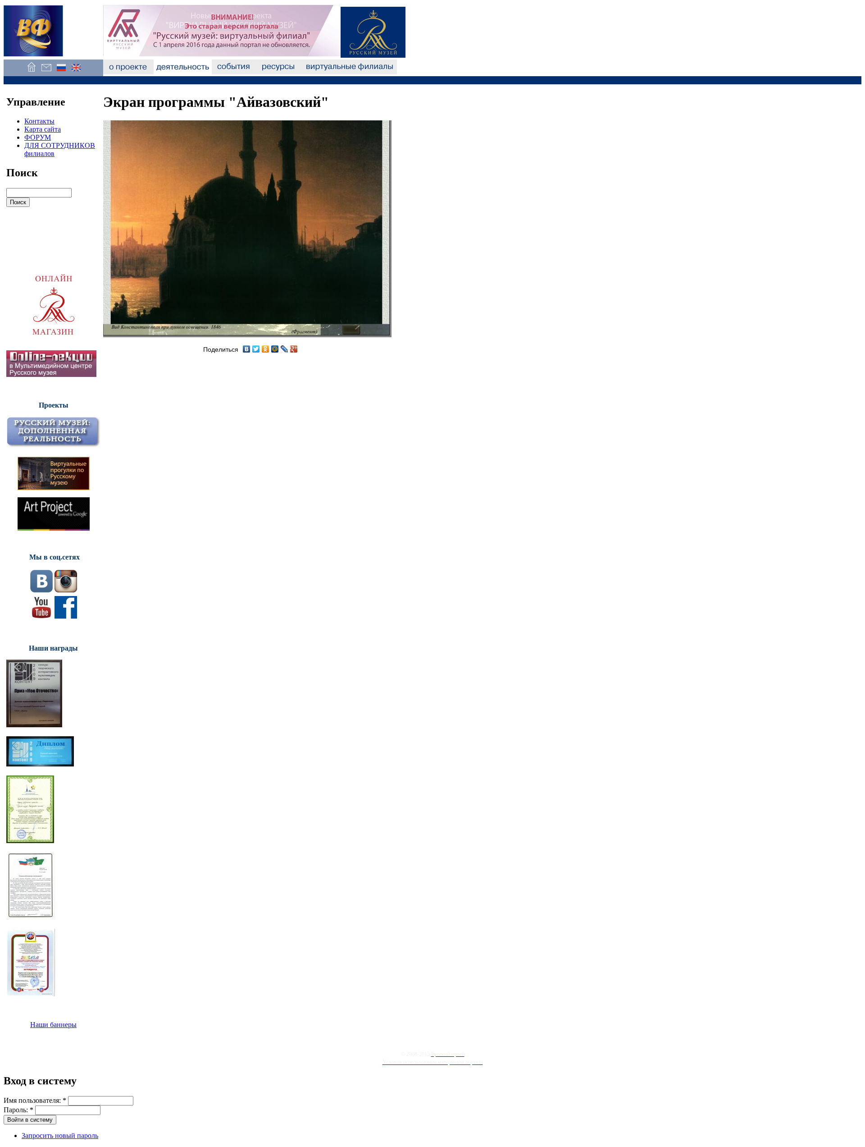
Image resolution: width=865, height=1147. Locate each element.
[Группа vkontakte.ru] (41, 590)
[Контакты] (46, 72)
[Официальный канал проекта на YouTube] (41, 616)
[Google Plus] (294, 349)
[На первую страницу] (31, 72)
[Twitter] (256, 349)
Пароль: (18, 1110)
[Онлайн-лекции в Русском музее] (51, 374)
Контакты (39, 121)
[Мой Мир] (275, 349)
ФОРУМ (37, 137)
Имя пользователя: (35, 1100)
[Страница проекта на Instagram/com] (66, 590)
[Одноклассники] (265, 349)
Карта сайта (42, 129)
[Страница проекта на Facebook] (66, 616)
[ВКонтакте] (246, 349)
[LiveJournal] (284, 349)
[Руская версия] (61, 72)
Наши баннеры (53, 1024)
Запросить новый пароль (60, 1135)
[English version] (75, 72)
